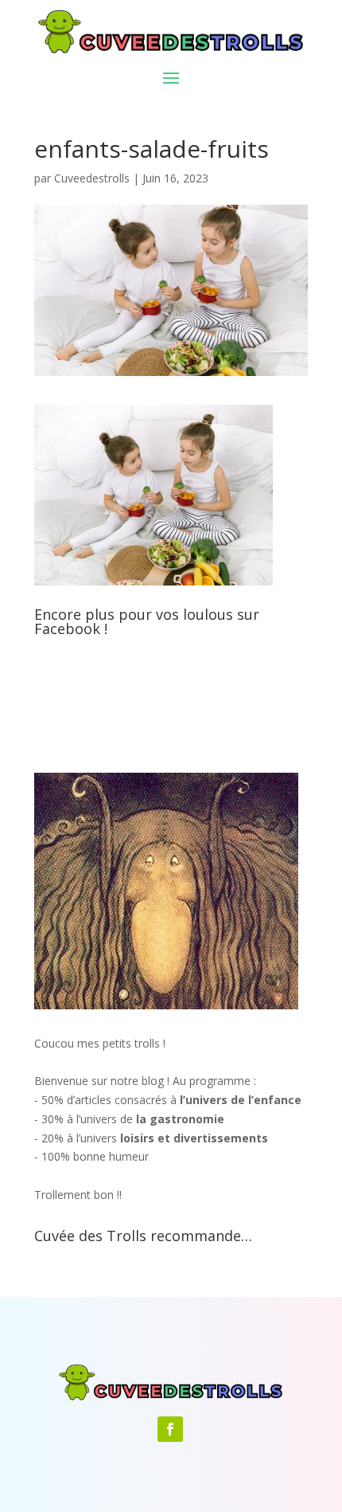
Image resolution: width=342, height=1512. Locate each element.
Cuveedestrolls (92, 178)
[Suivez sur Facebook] (170, 1429)
